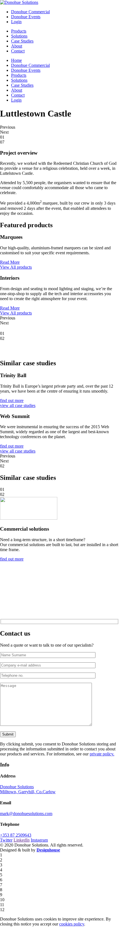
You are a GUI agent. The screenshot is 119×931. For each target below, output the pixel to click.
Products (18, 31)
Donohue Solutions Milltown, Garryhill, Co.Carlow (28, 789)
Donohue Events (25, 16)
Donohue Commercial (30, 11)
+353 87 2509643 (15, 835)
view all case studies (17, 405)
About (16, 46)
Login (16, 21)
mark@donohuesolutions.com (26, 813)
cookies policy (71, 924)
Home (16, 60)
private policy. (102, 754)
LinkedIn (22, 840)
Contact (18, 51)
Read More (10, 262)
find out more (12, 400)
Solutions (19, 36)
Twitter (6, 840)
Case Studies (22, 41)
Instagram (39, 840)
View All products (16, 267)
